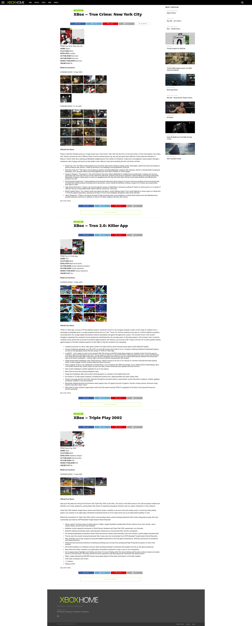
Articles (36, 2)
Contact (56, 2)
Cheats (44, 2)
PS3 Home (68, 612)
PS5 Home (85, 612)
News (49, 2)
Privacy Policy (180, 624)
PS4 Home (77, 612)
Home (30, 2)
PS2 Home (60, 612)
